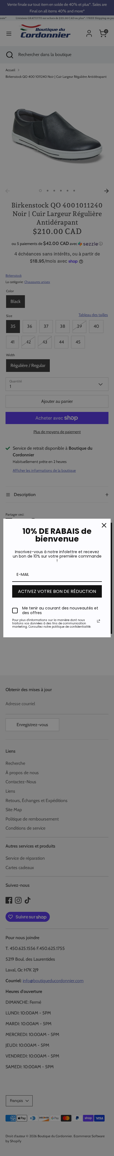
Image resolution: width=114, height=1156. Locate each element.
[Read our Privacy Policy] (98, 621)
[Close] (104, 525)
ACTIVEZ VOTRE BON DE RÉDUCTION (57, 591)
